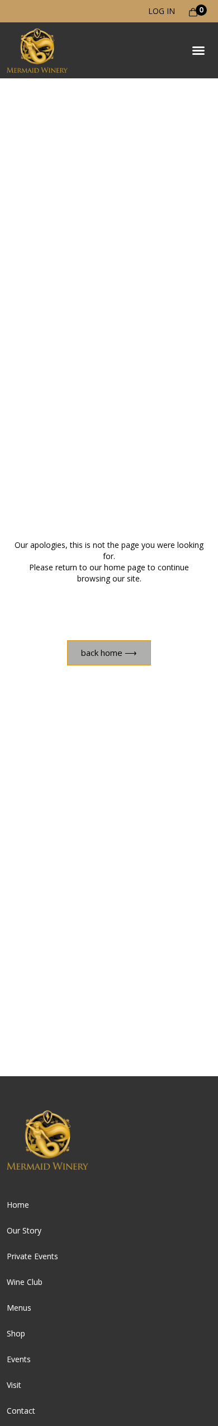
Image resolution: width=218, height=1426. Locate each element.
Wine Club (24, 1282)
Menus (19, 1307)
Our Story (24, 1230)
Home (18, 1204)
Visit (14, 1385)
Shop (16, 1333)
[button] (198, 50)
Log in (161, 11)
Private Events (32, 1256)
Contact (21, 1410)
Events (19, 1359)
